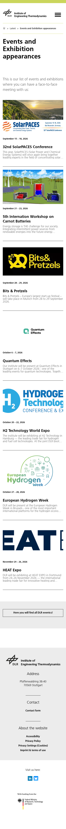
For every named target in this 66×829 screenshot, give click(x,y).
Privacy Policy (33, 740)
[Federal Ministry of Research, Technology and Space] (33, 812)
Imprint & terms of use (33, 750)
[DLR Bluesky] (36, 779)
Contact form (33, 710)
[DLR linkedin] (30, 779)
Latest (13, 28)
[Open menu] (57, 14)
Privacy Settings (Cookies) (33, 745)
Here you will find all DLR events (31, 612)
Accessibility (33, 736)
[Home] (4, 28)
